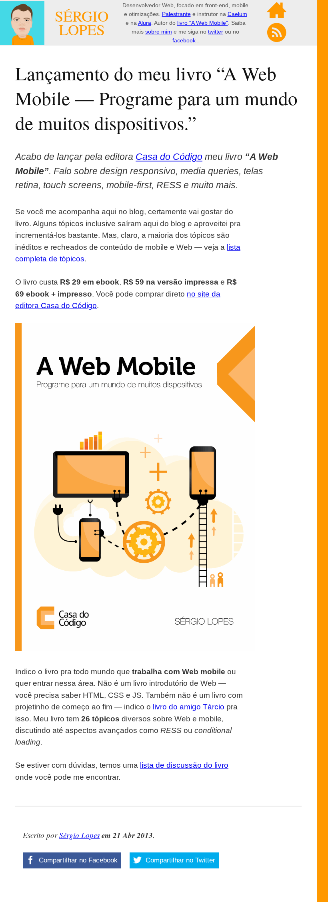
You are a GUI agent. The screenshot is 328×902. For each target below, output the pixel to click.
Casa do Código (169, 156)
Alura (144, 23)
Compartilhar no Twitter (179, 860)
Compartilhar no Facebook (77, 860)
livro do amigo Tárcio (188, 707)
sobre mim (158, 31)
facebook (184, 40)
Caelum (237, 14)
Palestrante (176, 14)
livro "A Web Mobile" (202, 23)
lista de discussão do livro (184, 765)
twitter (215, 31)
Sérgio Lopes (79, 835)
